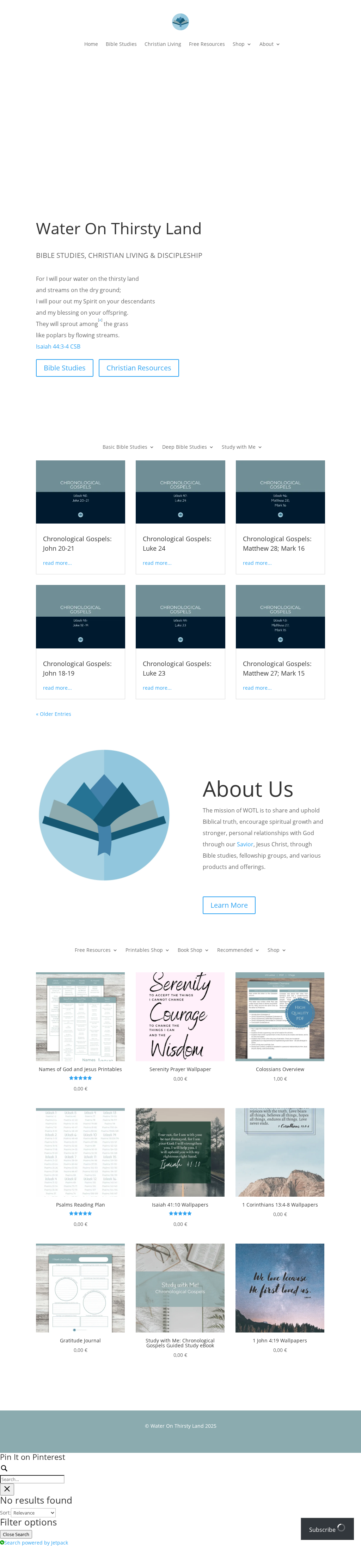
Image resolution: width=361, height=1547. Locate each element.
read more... (57, 563)
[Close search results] (7, 1489)
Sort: (5, 1512)
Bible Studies (121, 44)
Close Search (16, 1534)
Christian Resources (138, 368)
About (266, 44)
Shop (239, 44)
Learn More (229, 905)
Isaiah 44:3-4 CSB (58, 346)
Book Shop (190, 950)
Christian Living (163, 44)
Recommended (235, 950)
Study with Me (239, 447)
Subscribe (323, 1530)
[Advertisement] (180, 115)
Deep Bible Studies (184, 447)
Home (91, 44)
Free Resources (207, 44)
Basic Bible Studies (125, 447)
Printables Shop (144, 950)
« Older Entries (53, 714)
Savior (245, 844)
